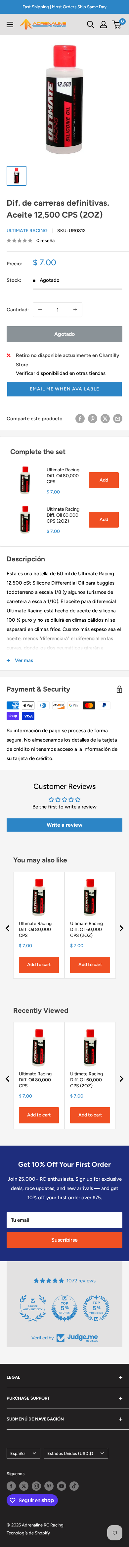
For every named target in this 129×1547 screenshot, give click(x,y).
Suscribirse (64, 1240)
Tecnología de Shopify (28, 1532)
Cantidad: (18, 310)
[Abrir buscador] (90, 24)
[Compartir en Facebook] (80, 418)
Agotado (64, 334)
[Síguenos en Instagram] (36, 1486)
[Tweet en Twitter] (105, 418)
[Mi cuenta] (103, 24)
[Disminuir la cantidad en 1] (40, 310)
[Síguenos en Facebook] (11, 1486)
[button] (64, 389)
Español (17, 1453)
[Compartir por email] (117, 418)
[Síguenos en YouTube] (61, 1486)
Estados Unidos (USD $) (70, 1453)
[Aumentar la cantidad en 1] (75, 310)
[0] (117, 24)
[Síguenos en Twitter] (23, 1486)
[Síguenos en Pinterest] (49, 1486)
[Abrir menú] (10, 24)
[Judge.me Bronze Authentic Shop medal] (33, 1308)
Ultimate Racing (27, 230)
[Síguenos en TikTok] (74, 1486)
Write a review (64, 825)
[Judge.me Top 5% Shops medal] (64, 1308)
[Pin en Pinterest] (92, 418)
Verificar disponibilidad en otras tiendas (61, 373)
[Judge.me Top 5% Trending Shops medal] (96, 1308)
